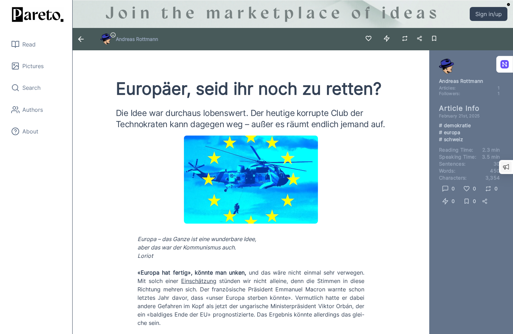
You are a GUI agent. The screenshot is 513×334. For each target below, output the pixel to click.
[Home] (36, 14)
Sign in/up (488, 13)
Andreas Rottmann (137, 39)
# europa (450, 132)
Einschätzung (198, 280)
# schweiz (451, 139)
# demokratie (455, 125)
